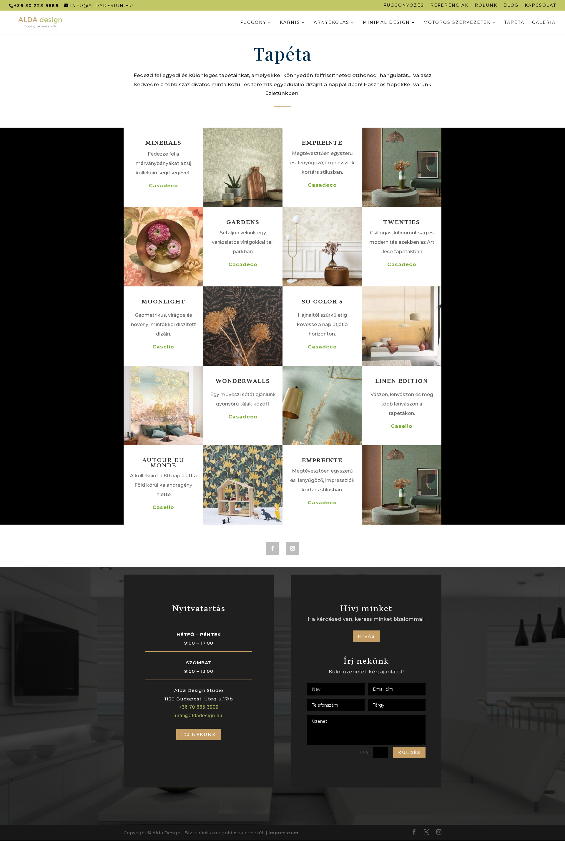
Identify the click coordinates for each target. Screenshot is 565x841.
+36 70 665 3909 (199, 707)
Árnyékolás (331, 22)
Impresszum (283, 832)
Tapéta (514, 22)
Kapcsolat (540, 5)
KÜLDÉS (409, 752)
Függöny (253, 22)
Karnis (290, 22)
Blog (511, 5)
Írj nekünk (198, 734)
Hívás (366, 636)
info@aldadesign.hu (198, 715)
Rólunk (486, 5)
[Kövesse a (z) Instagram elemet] (292, 548)
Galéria (544, 22)
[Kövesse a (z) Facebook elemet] (272, 548)
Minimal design (386, 22)
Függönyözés (403, 5)
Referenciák (449, 5)
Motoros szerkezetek (457, 22)
